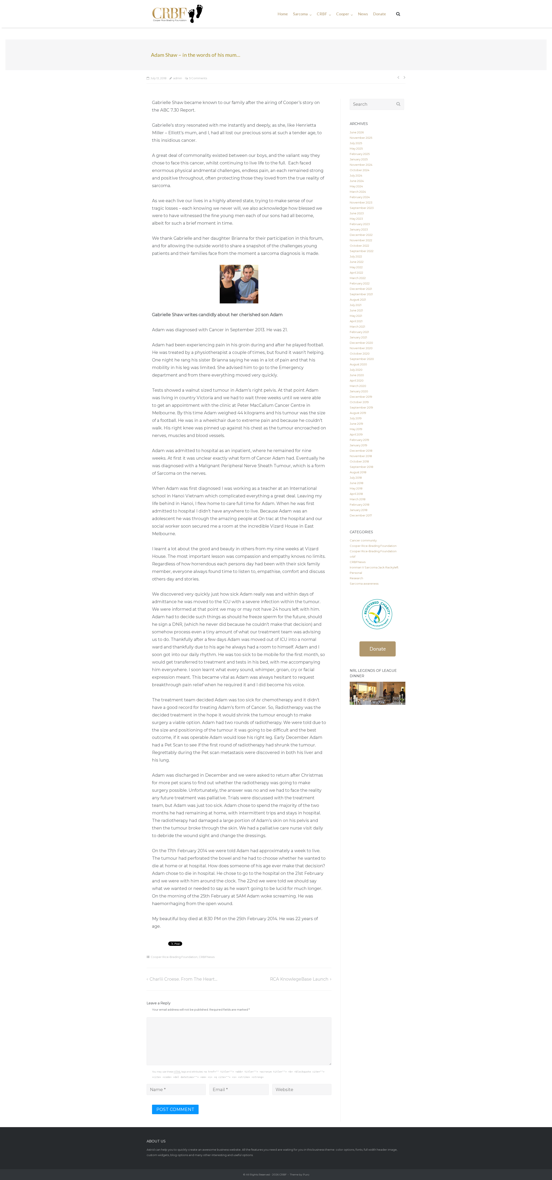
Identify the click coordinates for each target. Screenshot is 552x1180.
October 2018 (359, 461)
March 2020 (358, 386)
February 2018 (359, 504)
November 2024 (361, 164)
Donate (379, 13)
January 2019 (358, 445)
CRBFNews (207, 957)
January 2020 (359, 391)
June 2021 (356, 310)
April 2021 (356, 321)
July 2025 (356, 143)
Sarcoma (300, 13)
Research (356, 578)
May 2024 (356, 186)
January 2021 (358, 337)
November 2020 (361, 348)
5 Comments (198, 78)
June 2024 (357, 181)
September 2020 (362, 359)
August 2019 (358, 413)
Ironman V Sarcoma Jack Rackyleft (374, 567)
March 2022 (358, 278)
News (363, 13)
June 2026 (357, 132)
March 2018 (357, 499)
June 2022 (357, 261)
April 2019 (356, 434)
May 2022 (356, 267)
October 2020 (360, 353)
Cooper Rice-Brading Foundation (174, 957)
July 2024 (356, 175)
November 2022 (361, 240)
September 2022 (361, 251)
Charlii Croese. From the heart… (183, 979)
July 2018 (356, 477)
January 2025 (359, 159)
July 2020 (356, 369)
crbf (352, 556)
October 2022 (359, 245)
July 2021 (355, 305)
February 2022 (360, 283)
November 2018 (361, 456)
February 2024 (360, 197)
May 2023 (356, 218)
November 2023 (361, 202)
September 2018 (361, 467)
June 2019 (356, 423)
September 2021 (361, 294)
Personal (356, 572)
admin (177, 78)
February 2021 (359, 332)
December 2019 (361, 396)
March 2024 (358, 191)
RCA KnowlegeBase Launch (299, 979)
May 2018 (356, 488)
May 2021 (356, 315)
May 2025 (356, 148)
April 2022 (356, 272)
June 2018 (356, 483)
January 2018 (358, 510)
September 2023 (362, 208)
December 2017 (361, 515)
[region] (377, 693)
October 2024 (359, 170)
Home (283, 13)
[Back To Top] (538, 1166)
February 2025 (360, 154)
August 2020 (358, 364)
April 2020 (357, 380)
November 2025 (361, 137)
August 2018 (358, 472)
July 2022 (356, 256)
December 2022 (361, 235)
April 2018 (356, 493)
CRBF (322, 13)
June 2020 (357, 375)
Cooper (342, 13)
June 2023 (357, 213)
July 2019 (356, 418)
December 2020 (361, 342)
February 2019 (359, 440)
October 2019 (359, 402)
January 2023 (359, 229)
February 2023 (360, 224)
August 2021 (358, 299)
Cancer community (363, 540)
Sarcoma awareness (364, 583)
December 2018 (361, 450)
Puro (306, 1174)
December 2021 (361, 288)
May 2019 (356, 429)
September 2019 (361, 407)
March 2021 (357, 326)
